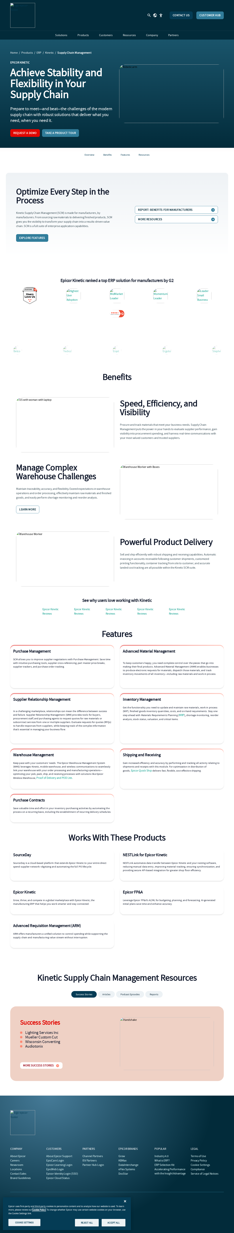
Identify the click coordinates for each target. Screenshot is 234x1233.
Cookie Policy (39, 1209)
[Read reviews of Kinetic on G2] (117, 313)
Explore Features (32, 238)
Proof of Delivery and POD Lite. (54, 778)
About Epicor (18, 1156)
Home (14, 53)
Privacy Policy (199, 1160)
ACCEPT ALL (113, 1222)
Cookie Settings (200, 1165)
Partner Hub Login (93, 1165)
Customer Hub (210, 15)
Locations (16, 1169)
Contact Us (181, 15)
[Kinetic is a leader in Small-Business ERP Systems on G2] (160, 295)
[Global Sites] (155, 15)
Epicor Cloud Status (57, 1178)
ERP (39, 53)
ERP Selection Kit (164, 1165)
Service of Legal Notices (204, 1174)
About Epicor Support (59, 1156)
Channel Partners (92, 1156)
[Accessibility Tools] (161, 15)
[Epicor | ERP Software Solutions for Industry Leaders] (22, 15)
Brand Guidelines (20, 1178)
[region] (67, 1213)
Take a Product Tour (60, 133)
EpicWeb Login (55, 1169)
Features (125, 154)
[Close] (125, 1201)
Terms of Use (198, 1156)
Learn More (27, 509)
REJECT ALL (87, 1222)
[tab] (84, 994)
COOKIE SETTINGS (24, 1222)
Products (27, 53)
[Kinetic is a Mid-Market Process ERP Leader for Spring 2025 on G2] (117, 295)
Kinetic (49, 53)
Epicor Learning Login (59, 1165)
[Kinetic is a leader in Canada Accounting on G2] (73, 295)
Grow (121, 1156)
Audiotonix (34, 1046)
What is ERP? (161, 1160)
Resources (144, 154)
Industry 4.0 (161, 1156)
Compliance (198, 1169)
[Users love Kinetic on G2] (29, 295)
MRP (181, 715)
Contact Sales (18, 1174)
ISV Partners (89, 1160)
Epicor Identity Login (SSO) (62, 1174)
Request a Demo (25, 133)
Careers (14, 1160)
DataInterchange (128, 1165)
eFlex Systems (126, 1169)
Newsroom (16, 1165)
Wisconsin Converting (42, 1041)
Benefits (107, 154)
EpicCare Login (55, 1160)
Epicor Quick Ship (141, 770)
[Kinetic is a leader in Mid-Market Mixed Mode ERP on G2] (204, 295)
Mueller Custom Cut (41, 1037)
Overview (89, 154)
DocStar (123, 1174)
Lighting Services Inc (41, 1032)
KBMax (122, 1160)
